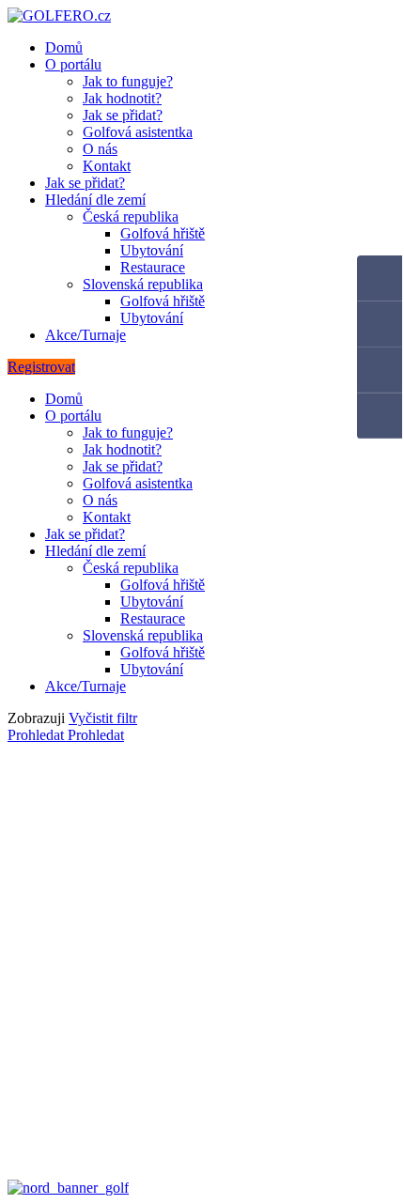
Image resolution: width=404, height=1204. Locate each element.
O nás (100, 149)
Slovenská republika (143, 284)
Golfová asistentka (138, 132)
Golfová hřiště (162, 233)
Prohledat (38, 735)
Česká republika (131, 216)
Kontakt (107, 166)
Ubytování (151, 250)
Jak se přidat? (123, 115)
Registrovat (41, 367)
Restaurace (152, 267)
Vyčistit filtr (103, 718)
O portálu (73, 64)
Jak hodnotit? (122, 98)
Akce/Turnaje (85, 335)
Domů (64, 47)
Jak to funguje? (128, 81)
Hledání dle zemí (95, 200)
